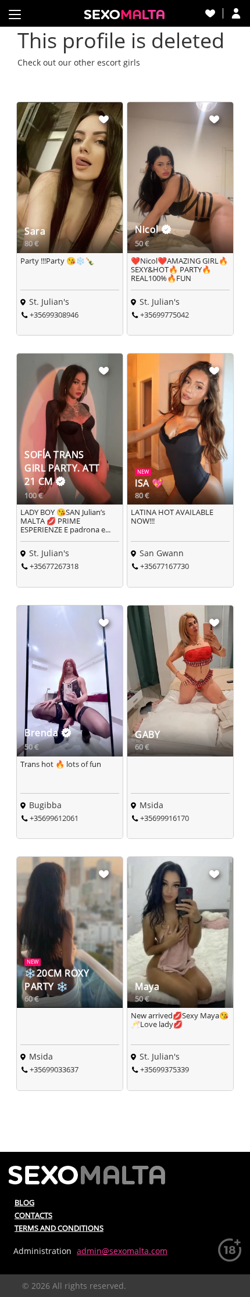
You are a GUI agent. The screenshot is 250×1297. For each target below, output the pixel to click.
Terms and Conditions (59, 1228)
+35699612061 (54, 818)
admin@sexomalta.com (122, 1250)
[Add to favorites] (104, 119)
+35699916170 (164, 818)
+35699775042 (164, 314)
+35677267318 (54, 566)
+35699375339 (164, 1069)
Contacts (33, 1215)
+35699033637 (54, 1069)
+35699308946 (54, 314)
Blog (24, 1202)
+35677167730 (164, 566)
